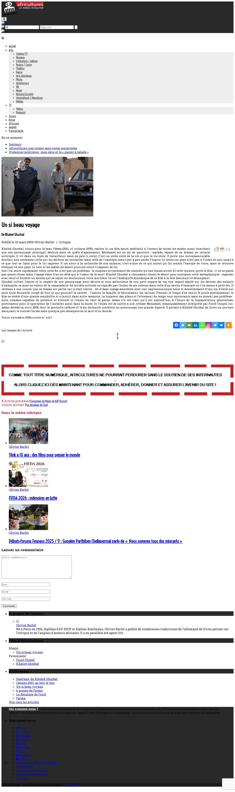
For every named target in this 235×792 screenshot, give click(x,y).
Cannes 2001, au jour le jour (35, 683)
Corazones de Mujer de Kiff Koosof (48, 401)
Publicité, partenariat (32, 774)
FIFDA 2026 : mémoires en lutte (33, 498)
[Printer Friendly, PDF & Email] (223, 251)
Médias (19, 101)
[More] (229, 325)
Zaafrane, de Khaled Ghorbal (36, 679)
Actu (11, 50)
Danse (19, 72)
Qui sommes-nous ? (23, 709)
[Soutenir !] (117, 380)
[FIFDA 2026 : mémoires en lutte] (28, 486)
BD (17, 87)
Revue (12, 120)
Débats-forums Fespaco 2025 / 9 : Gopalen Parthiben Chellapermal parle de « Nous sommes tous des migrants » (95, 541)
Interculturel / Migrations (29, 98)
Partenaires (24, 766)
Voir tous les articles (24, 702)
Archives (72, 785)
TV (10, 105)
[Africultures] (22, 15)
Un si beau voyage (29, 652)
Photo (19, 79)
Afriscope (14, 123)
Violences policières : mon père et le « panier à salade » (48, 152)
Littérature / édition (27, 61)
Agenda (13, 127)
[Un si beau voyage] (47, 215)
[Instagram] (208, 325)
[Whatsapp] (202, 325)
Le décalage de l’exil (37, 405)
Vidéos (19, 109)
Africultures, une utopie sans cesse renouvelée (43, 148)
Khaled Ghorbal (27, 664)
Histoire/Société (24, 94)
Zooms (12, 116)
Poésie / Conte (24, 65)
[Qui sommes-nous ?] (2, 31)
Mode (19, 90)
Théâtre (20, 68)
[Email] (189, 325)
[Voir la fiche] (17, 621)
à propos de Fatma (29, 690)
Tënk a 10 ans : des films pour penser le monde (44, 455)
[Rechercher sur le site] (4, 19)
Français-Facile (16, 131)
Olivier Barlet (19, 447)
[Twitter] (183, 325)
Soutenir (15, 144)
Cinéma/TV (22, 54)
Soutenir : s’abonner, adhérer (36, 762)
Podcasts (21, 112)
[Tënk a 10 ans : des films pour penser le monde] (28, 443)
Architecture (22, 83)
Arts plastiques (24, 76)
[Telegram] (215, 325)
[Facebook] (176, 325)
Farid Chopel (25, 660)
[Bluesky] (221, 325)
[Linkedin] (195, 325)
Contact (22, 778)
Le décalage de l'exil (31, 694)
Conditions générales (31, 770)
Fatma (21, 698)
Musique (20, 57)
